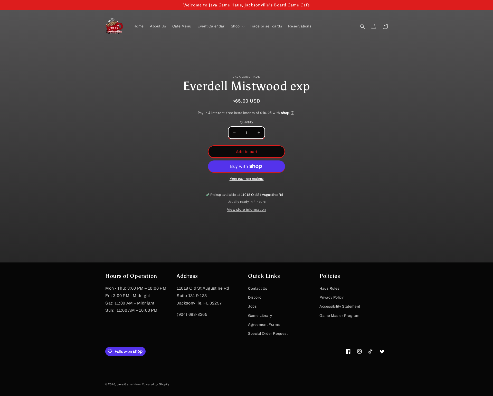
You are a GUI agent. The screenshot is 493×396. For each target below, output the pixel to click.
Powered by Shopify (155, 384)
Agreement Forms (264, 324)
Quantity (246, 122)
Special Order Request (268, 333)
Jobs (252, 306)
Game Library (260, 315)
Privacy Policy (331, 297)
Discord (254, 297)
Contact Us (257, 288)
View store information (246, 209)
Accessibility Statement (339, 306)
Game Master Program (339, 315)
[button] (237, 26)
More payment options (247, 178)
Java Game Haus (129, 384)
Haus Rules (329, 288)
